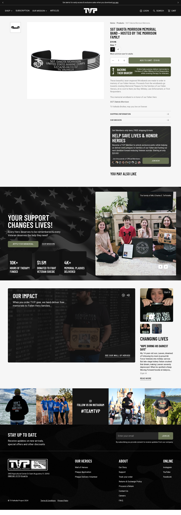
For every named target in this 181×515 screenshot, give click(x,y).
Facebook (167, 477)
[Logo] (90, 11)
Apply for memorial (23, 244)
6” (118, 49)
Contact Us (123, 491)
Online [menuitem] (168, 461)
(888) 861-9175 (14, 476)
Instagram (167, 467)
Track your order (126, 477)
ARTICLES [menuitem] (54, 10)
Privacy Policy (63, 501)
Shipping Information (120, 114)
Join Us (165, 436)
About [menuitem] (123, 461)
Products (120, 23)
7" (112, 49)
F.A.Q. (121, 500)
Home (112, 23)
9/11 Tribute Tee (94, 2)
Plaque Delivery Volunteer (86, 477)
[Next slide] (166, 267)
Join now (156, 161)
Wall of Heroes (81, 467)
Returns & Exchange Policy (130, 481)
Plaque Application (83, 472)
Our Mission (116, 120)
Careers (122, 496)
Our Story (123, 467)
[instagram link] (18, 406)
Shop (7, 11)
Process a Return (126, 486)
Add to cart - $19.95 (150, 60)
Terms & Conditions (48, 501)
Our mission (48, 244)
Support (122, 472)
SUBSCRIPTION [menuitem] (22, 10)
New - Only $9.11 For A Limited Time (105, 2)
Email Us (24, 476)
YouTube (166, 472)
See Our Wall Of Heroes (117, 356)
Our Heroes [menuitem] (83, 461)
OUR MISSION (38, 11)
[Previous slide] (160, 267)
